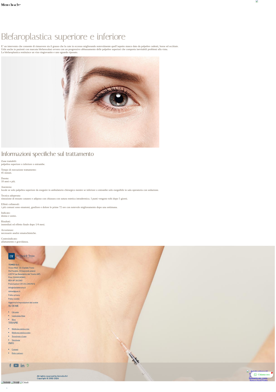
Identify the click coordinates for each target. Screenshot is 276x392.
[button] (264, 6)
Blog (236, 6)
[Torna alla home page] (21, 256)
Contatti (15, 349)
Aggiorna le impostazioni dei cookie (23, 302)
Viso (201, 6)
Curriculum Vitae (18, 316)
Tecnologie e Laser (19, 336)
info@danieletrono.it (17, 287)
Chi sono (15, 312)
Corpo (210, 6)
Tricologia (16, 340)
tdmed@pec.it (14, 291)
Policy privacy (14, 295)
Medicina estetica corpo (21, 333)
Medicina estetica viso (20, 329)
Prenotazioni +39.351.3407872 (21, 284)
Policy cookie (13, 299)
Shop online (224, 6)
